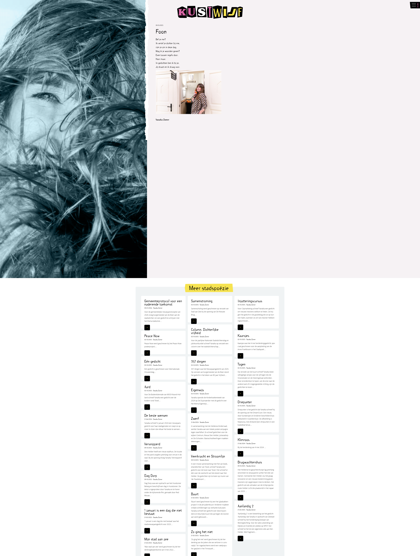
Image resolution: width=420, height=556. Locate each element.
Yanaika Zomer (157, 308)
